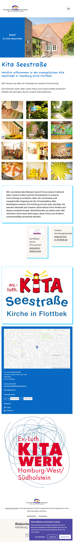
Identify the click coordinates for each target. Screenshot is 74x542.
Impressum (43, 516)
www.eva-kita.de (11, 508)
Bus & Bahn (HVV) (10, 390)
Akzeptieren (65, 537)
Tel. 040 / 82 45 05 (10, 384)
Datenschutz (31, 516)
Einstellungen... (40, 537)
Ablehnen (52, 537)
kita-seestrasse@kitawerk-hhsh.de (15, 386)
